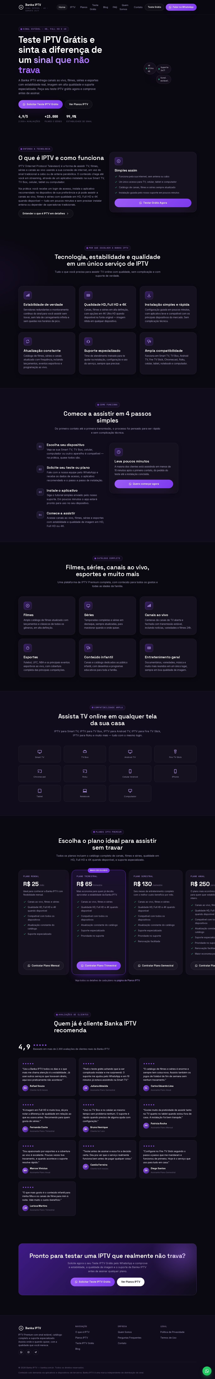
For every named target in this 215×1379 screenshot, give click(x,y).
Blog (105, 7)
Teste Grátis (94, 7)
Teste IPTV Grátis (84, 1343)
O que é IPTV (82, 1332)
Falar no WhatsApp (183, 7)
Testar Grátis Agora (155, 202)
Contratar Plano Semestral (157, 965)
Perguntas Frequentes (129, 1337)
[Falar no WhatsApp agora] (207, 1371)
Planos (83, 7)
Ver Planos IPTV (78, 104)
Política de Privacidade (172, 1332)
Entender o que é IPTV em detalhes (44, 213)
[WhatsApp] (21, 1352)
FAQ (115, 7)
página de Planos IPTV (128, 980)
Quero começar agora (146, 483)
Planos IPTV (81, 1337)
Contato (138, 7)
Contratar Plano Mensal (45, 965)
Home (62, 7)
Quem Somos (124, 7)
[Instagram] (28, 1352)
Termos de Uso (168, 1337)
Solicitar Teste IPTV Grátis (42, 104)
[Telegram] (36, 1352)
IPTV (72, 7)
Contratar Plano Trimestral (100, 965)
